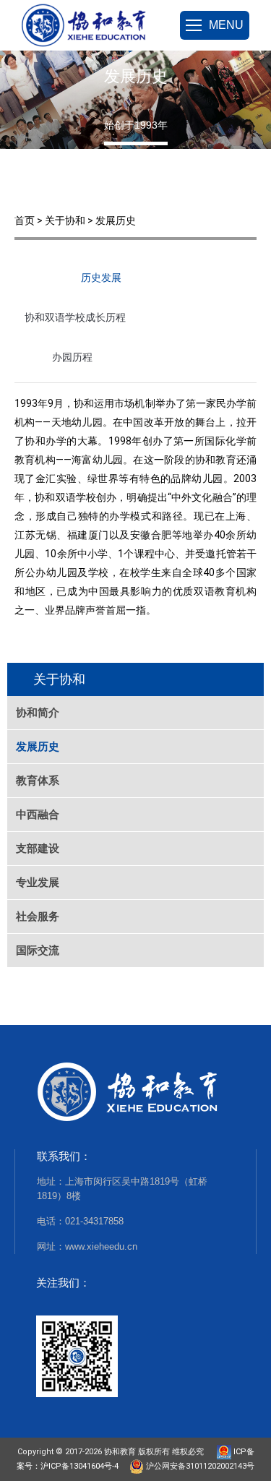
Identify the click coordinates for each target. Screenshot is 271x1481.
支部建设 (37, 848)
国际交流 (37, 950)
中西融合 (37, 814)
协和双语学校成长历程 (75, 317)
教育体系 (37, 780)
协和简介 (37, 712)
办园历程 (72, 357)
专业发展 (37, 882)
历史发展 (101, 277)
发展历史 (37, 746)
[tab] (101, 281)
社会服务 (37, 916)
